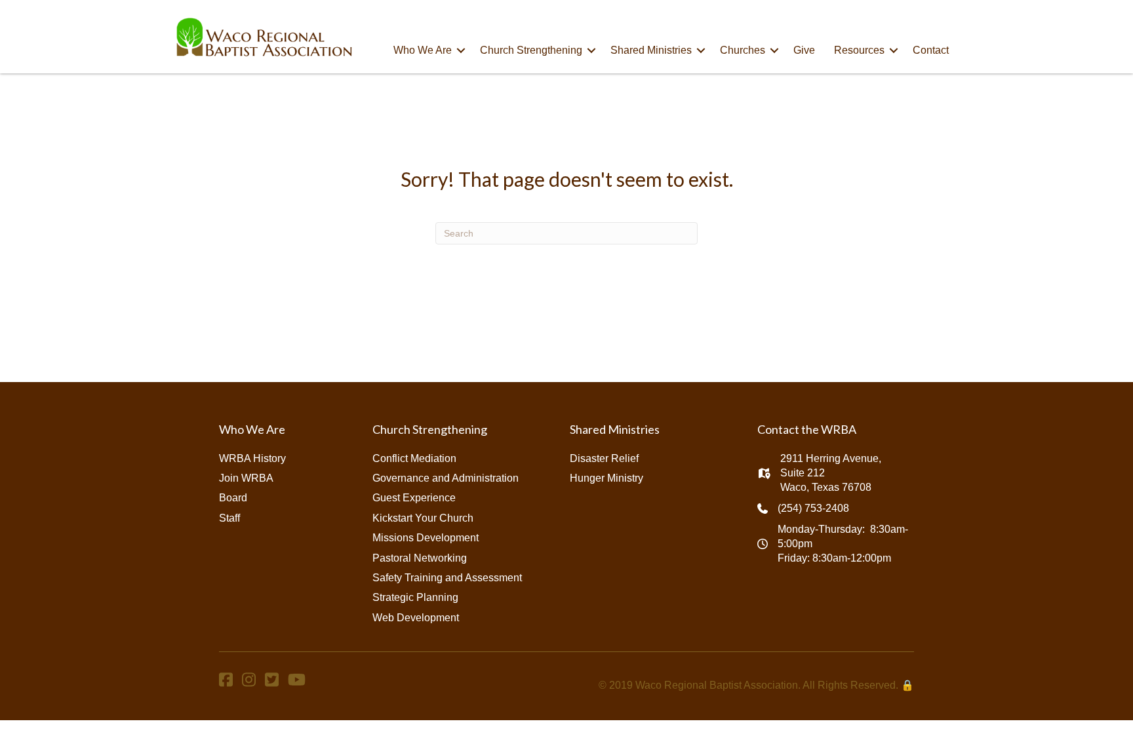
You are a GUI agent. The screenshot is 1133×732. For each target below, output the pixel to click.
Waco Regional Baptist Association (716, 685)
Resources (859, 50)
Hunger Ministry (606, 478)
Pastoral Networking (419, 558)
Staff (229, 518)
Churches (742, 50)
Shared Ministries (651, 50)
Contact (931, 50)
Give (804, 50)
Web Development (415, 617)
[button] (461, 50)
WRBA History (252, 458)
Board (233, 497)
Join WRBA (246, 478)
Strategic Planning (415, 597)
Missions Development (425, 537)
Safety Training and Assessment (447, 577)
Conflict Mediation (414, 458)
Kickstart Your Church (422, 518)
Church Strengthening (531, 50)
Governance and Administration (445, 478)
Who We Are (422, 50)
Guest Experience (414, 497)
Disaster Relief (604, 458)
